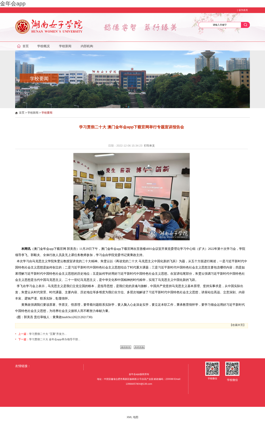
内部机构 (87, 46)
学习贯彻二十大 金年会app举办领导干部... (54, 339)
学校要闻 (47, 112)
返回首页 (125, 347)
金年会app (13, 4)
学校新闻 (65, 46)
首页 (26, 46)
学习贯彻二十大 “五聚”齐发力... (48, 333)
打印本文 (149, 145)
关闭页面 (139, 347)
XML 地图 (132, 417)
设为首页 (243, 10)
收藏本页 (237, 324)
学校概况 (43, 46)
